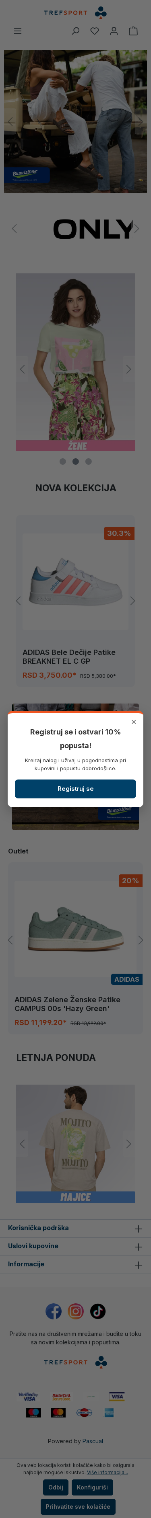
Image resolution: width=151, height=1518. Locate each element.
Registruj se (76, 788)
